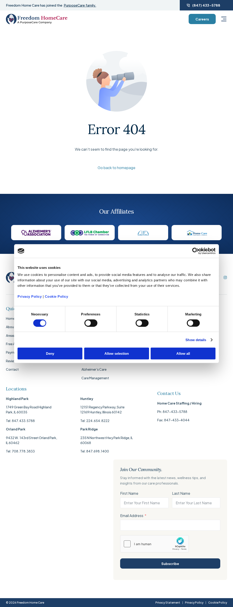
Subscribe (170, 563)
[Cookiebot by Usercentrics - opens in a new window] (195, 250)
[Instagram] (225, 277)
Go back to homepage (116, 167)
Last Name (181, 493)
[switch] (90, 323)
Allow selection (116, 353)
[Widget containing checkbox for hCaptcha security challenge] (154, 543)
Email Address (131, 515)
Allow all (183, 353)
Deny (50, 353)
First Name (129, 493)
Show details (195, 340)
